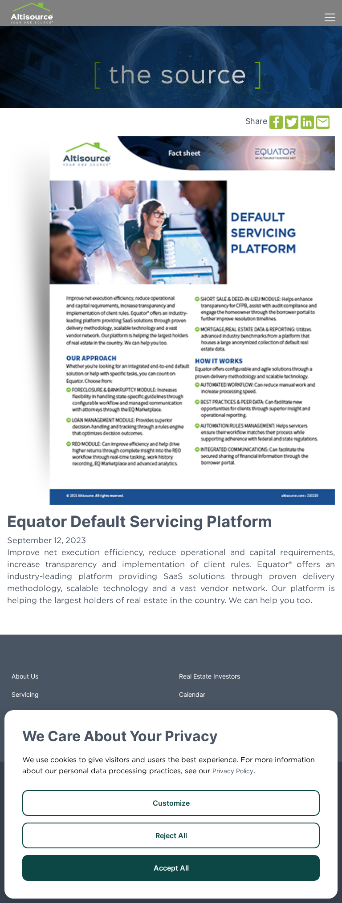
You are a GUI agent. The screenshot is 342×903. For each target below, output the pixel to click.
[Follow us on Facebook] (30, 658)
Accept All (171, 867)
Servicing (25, 694)
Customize (171, 803)
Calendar (192, 694)
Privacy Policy (232, 771)
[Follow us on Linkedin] (66, 658)
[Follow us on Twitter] (48, 658)
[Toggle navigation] (330, 13)
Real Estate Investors (209, 676)
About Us (25, 676)
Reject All (171, 835)
